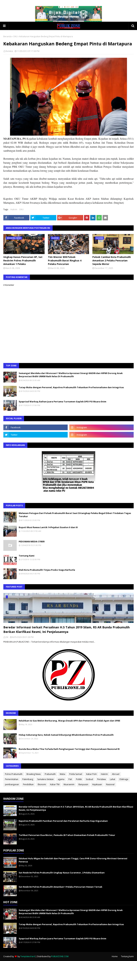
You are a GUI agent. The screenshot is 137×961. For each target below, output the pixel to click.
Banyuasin (83, 784)
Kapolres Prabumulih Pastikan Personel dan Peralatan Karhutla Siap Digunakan (63, 820)
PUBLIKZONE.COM (59, 956)
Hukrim (13, 209)
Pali (70, 779)
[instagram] (101, 427)
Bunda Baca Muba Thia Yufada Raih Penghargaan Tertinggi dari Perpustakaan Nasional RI (69, 748)
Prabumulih (50, 774)
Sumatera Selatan (45, 779)
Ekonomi (42, 784)
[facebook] (35, 427)
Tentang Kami (26, 555)
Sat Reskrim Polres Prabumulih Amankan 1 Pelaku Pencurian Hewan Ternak (60, 886)
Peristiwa (101, 779)
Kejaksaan (97, 784)
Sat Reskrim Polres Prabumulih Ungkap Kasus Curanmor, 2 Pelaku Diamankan (62, 872)
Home (115, 956)
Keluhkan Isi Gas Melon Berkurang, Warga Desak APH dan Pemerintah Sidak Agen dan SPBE (69, 720)
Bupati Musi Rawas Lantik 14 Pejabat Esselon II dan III (48, 527)
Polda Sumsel (75, 774)
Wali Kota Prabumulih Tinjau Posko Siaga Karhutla (47, 569)
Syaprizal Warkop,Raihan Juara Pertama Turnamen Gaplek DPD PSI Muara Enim (62, 401)
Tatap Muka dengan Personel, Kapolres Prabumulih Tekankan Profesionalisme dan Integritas (71, 387)
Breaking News (34, 774)
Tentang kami (127, 956)
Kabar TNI (54, 784)
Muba (62, 774)
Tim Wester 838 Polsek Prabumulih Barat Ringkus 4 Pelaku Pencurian (64, 260)
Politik (79, 779)
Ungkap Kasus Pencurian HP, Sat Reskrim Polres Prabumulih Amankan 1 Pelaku (22, 260)
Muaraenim (69, 784)
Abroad (115, 774)
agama (61, 779)
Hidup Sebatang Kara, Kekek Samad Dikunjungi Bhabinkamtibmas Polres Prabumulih (66, 734)
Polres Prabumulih (13, 774)
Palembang (27, 779)
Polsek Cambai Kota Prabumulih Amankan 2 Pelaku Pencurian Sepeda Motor (111, 260)
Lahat (112, 779)
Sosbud (89, 779)
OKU (15, 36)
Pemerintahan (11, 779)
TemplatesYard (27, 956)
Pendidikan (28, 784)
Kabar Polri (91, 774)
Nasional (110, 784)
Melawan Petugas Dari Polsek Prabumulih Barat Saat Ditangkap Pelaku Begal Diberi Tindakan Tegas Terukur (75, 515)
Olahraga (123, 779)
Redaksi (9, 51)
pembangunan (12, 784)
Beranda (7, 36)
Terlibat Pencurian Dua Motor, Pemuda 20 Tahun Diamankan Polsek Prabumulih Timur (67, 835)
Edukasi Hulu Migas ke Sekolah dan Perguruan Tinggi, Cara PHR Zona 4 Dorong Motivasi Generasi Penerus (73, 860)
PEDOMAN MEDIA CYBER (32, 541)
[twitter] (35, 435)
